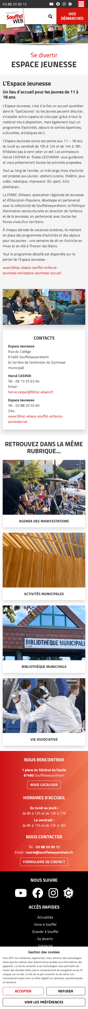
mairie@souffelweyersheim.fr (49, 852)
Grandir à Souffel (45, 931)
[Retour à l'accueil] (16, 19)
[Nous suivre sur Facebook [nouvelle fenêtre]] (58, 4)
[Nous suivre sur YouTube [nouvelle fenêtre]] (51, 4)
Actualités (45, 917)
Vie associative (44, 739)
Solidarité (45, 946)
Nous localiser (44, 784)
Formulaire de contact (44, 861)
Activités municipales (44, 594)
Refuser (65, 991)
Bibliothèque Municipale (44, 666)
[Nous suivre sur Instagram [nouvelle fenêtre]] (64, 4)
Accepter (23, 991)
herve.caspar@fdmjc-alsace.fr (30, 392)
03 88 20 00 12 (15, 4)
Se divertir (45, 938)
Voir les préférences (44, 1002)
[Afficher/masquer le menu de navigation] (81, 4)
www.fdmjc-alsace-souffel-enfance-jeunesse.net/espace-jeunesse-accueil (32, 270)
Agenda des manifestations (44, 521)
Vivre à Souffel (45, 924)
